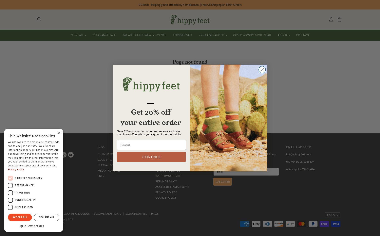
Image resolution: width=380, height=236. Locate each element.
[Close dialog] (262, 69)
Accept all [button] (20, 217)
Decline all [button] (47, 217)
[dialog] (33, 180)
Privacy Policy (16, 169)
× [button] (58, 132)
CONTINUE (151, 157)
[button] (33, 226)
